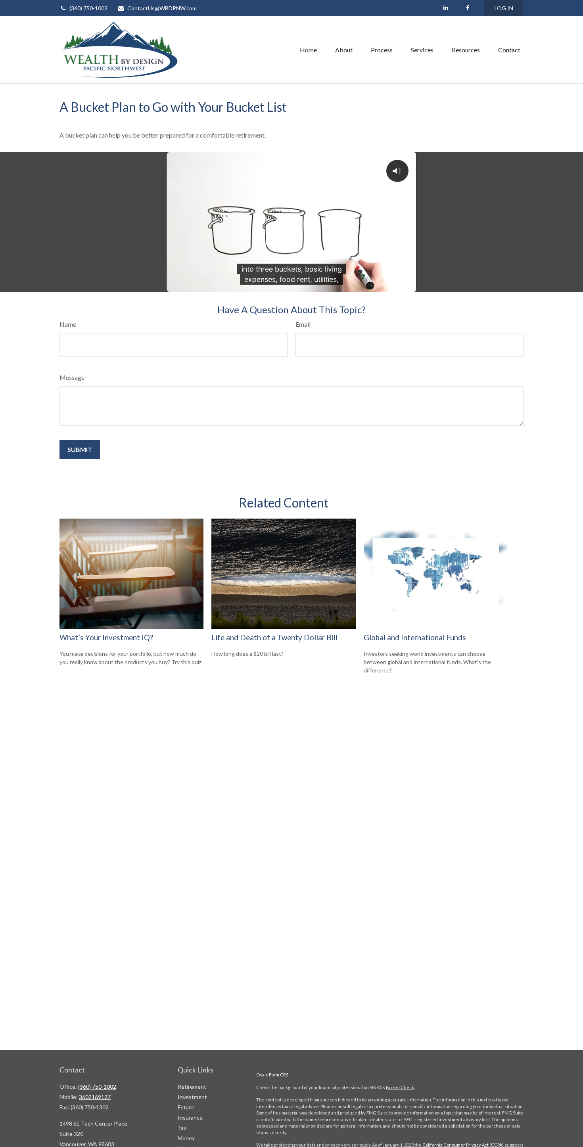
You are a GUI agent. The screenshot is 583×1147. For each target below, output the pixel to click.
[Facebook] (467, 8)
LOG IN (504, 8)
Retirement (192, 1086)
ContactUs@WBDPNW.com (162, 8)
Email (303, 324)
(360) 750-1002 (88, 8)
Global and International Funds (415, 637)
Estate (186, 1107)
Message (71, 377)
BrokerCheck (400, 1087)
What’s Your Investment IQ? (106, 637)
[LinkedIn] (446, 8)
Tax (182, 1127)
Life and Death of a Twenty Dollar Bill (274, 637)
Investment (192, 1096)
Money (186, 1138)
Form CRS (278, 1074)
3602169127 (95, 1096)
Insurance (190, 1117)
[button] (308, 49)
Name (67, 324)
